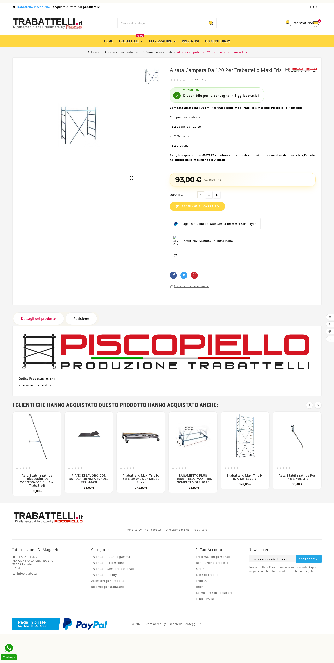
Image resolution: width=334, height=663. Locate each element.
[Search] (211, 23)
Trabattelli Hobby (104, 575)
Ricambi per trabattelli (108, 587)
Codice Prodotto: (31, 378)
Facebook (173, 275)
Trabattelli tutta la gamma (110, 557)
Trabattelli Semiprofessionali (112, 569)
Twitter (183, 275)
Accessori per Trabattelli (109, 581)
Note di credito (207, 575)
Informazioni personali (213, 557)
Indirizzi (202, 581)
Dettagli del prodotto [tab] (38, 319)
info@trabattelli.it (30, 573)
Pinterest (194, 275)
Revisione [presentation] (81, 319)
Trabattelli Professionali (109, 563)
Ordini (201, 569)
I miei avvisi (205, 599)
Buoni (200, 587)
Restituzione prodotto (212, 563)
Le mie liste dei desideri (214, 593)
